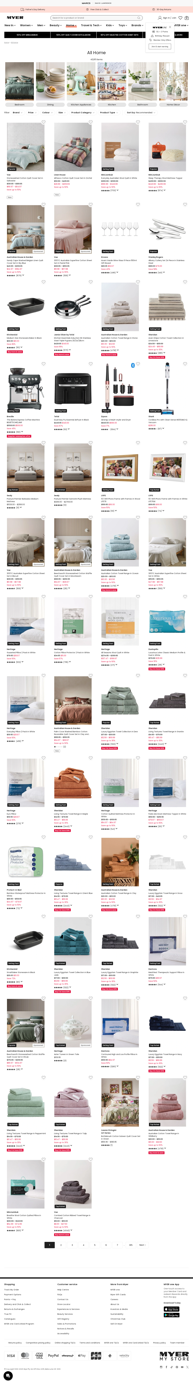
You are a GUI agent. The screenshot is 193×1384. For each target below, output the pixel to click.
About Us (115, 1304)
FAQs (59, 1294)
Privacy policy (159, 1342)
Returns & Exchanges (14, 1309)
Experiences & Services (68, 1309)
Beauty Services (65, 1314)
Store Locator (63, 1304)
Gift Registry (63, 1319)
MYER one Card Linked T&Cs (136, 1342)
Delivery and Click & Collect (17, 1304)
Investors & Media (119, 1309)
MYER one (115, 1289)
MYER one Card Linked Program (19, 1323)
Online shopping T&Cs (65, 1342)
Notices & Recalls (65, 1328)
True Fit (7, 1314)
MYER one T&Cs (111, 1342)
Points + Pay (10, 1299)
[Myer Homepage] (15, 19)
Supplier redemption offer (19, 436)
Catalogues (9, 1319)
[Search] (139, 17)
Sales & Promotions (66, 1323)
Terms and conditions (90, 1342)
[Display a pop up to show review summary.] (118, 190)
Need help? (8, 1375)
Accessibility (63, 1333)
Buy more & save (15, 352)
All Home (14, 42)
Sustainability (117, 1314)
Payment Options (12, 1294)
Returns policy (15, 1342)
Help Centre (63, 1289)
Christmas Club (118, 1319)
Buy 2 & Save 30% (157, 357)
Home (6, 42)
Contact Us (62, 1299)
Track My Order (11, 1289)
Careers (114, 1299)
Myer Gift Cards (118, 1294)
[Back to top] (185, 1377)
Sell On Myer (116, 1323)
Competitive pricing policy (38, 1342)
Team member (177, 1342)
